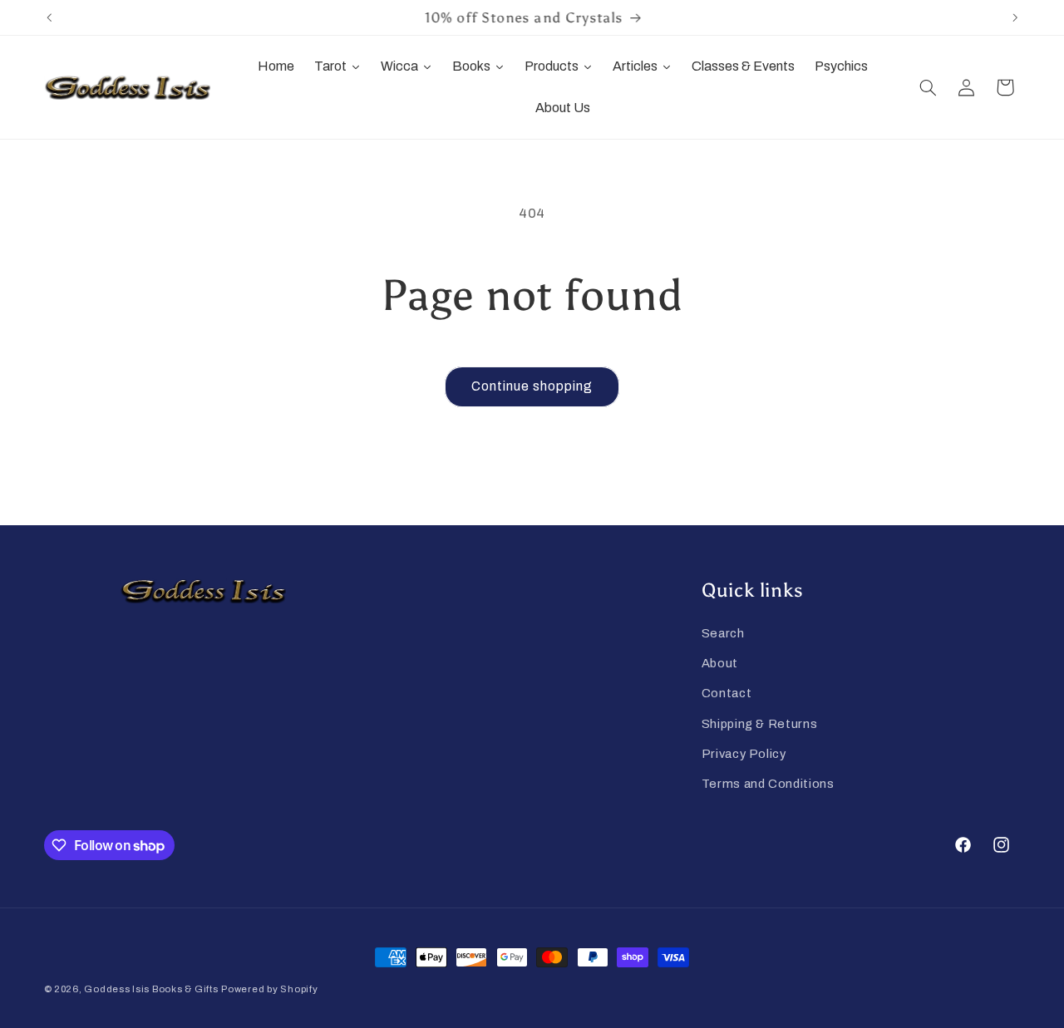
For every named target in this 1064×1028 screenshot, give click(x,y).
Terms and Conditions (768, 783)
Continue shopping (532, 386)
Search (723, 632)
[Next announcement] (1015, 17)
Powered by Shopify (269, 989)
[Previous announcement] (49, 17)
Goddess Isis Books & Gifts (151, 989)
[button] (928, 87)
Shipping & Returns (759, 723)
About (720, 662)
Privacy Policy (744, 753)
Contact (726, 693)
